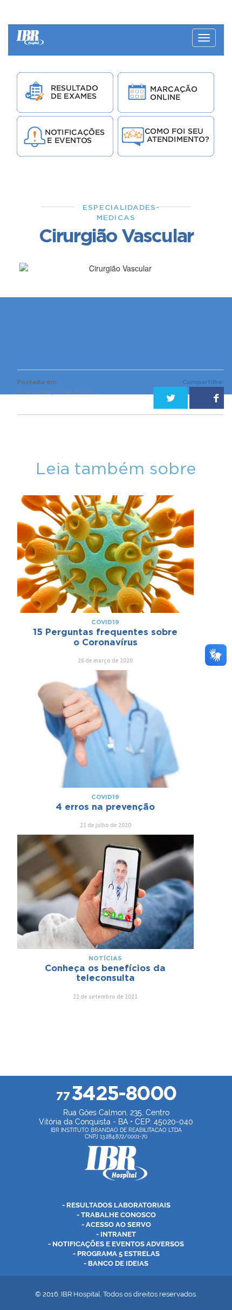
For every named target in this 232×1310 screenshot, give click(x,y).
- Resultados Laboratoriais (116, 1205)
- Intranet (116, 1234)
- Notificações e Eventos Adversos (116, 1244)
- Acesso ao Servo (116, 1224)
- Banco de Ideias (116, 1263)
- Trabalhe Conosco (116, 1215)
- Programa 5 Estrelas (116, 1254)
